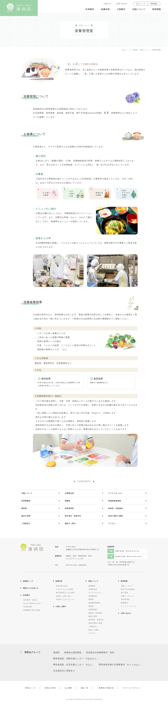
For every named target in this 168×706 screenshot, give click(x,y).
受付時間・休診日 (30, 600)
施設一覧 (84, 688)
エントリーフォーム (128, 606)
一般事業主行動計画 (105, 688)
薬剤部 (24, 508)
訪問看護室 (26, 501)
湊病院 (56, 652)
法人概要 (68, 688)
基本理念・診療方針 (73, 516)
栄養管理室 (69, 508)
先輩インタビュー (128, 596)
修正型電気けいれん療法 (65, 593)
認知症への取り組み (63, 596)
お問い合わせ (121, 4)
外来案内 (89, 9)
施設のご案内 (70, 523)
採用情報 (156, 9)
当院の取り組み (62, 586)
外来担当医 (27, 607)
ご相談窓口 (26, 523)
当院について (138, 9)
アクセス (112, 523)
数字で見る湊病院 (128, 589)
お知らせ (107, 4)
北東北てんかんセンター (65, 599)
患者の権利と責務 (115, 516)
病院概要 (91, 586)
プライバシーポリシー (131, 688)
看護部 (67, 501)
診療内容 (105, 9)
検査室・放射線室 (115, 508)
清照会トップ (30, 688)
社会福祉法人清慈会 (63, 670)
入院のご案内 (61, 606)
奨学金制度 (125, 599)
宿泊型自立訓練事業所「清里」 (101, 652)
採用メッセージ (127, 586)
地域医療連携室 (114, 501)
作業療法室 (69, 493)
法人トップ (140, 4)
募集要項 (124, 603)
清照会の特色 (50, 688)
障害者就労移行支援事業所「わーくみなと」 (120, 664)
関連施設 (154, 4)
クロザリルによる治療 (64, 589)
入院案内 (121, 9)
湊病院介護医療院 (72, 652)
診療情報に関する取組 (31, 610)
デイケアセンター (115, 493)
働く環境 (124, 593)
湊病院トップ (28, 581)
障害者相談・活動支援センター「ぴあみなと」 (76, 658)
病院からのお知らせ (30, 588)
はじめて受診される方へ (32, 603)
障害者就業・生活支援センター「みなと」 (73, 664)
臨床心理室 (26, 516)
